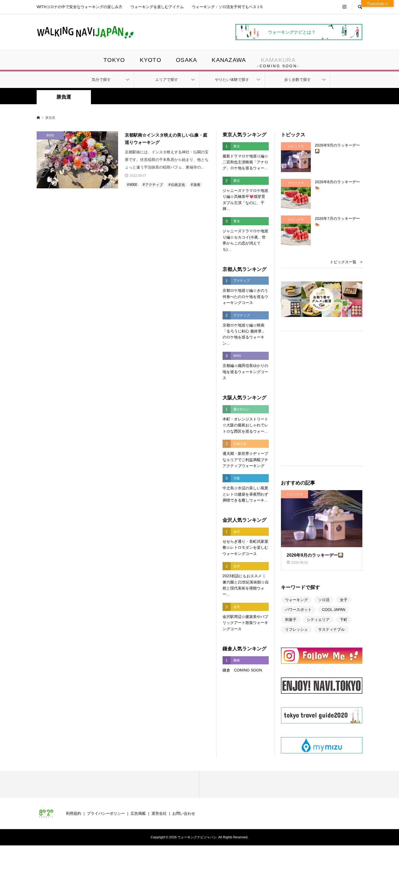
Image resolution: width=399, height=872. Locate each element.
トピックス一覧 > (346, 262)
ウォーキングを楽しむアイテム (157, 7)
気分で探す (101, 79)
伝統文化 (178, 184)
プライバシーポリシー (106, 813)
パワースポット (298, 609)
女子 (343, 600)
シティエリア (318, 619)
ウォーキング (296, 600)
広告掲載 (138, 813)
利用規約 (73, 813)
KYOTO (150, 60)
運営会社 (159, 813)
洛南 (196, 184)
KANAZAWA (229, 60)
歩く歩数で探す (297, 79)
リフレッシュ (296, 629)
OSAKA (186, 60)
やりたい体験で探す (232, 79)
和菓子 (290, 619)
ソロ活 (324, 600)
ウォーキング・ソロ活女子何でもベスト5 (227, 7)
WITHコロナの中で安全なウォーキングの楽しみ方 (79, 7)
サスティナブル (331, 629)
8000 (133, 184)
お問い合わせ (183, 813)
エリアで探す (166, 79)
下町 (343, 619)
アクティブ (154, 184)
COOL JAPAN (333, 609)
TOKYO (114, 60)
